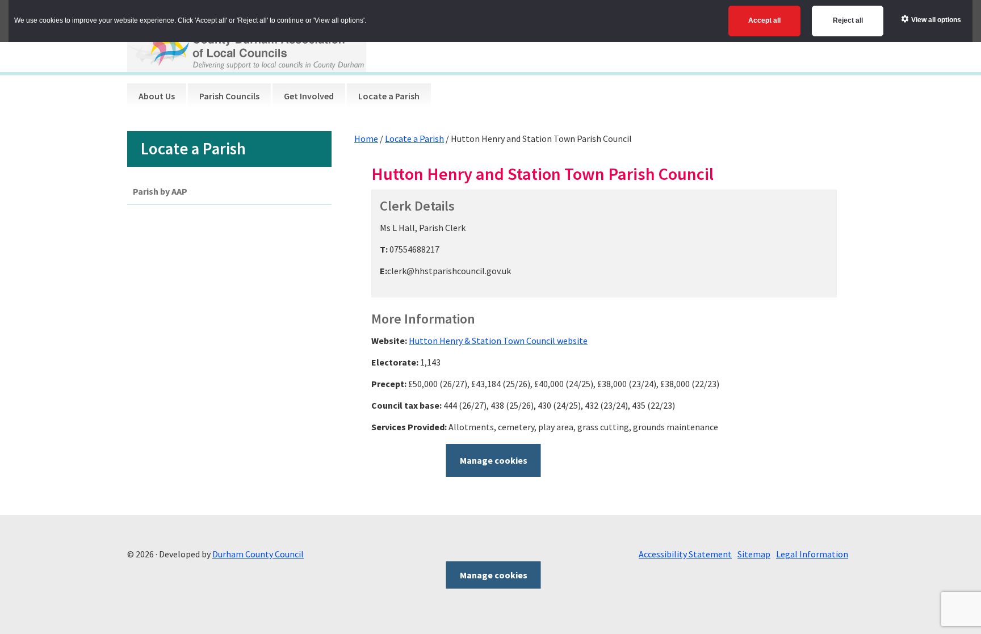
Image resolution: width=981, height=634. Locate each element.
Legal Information (812, 554)
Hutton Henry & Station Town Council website (498, 340)
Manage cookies (493, 460)
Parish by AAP (160, 191)
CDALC (246, 43)
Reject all (848, 20)
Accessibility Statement (685, 554)
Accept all (764, 20)
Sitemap (753, 554)
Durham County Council (258, 554)
